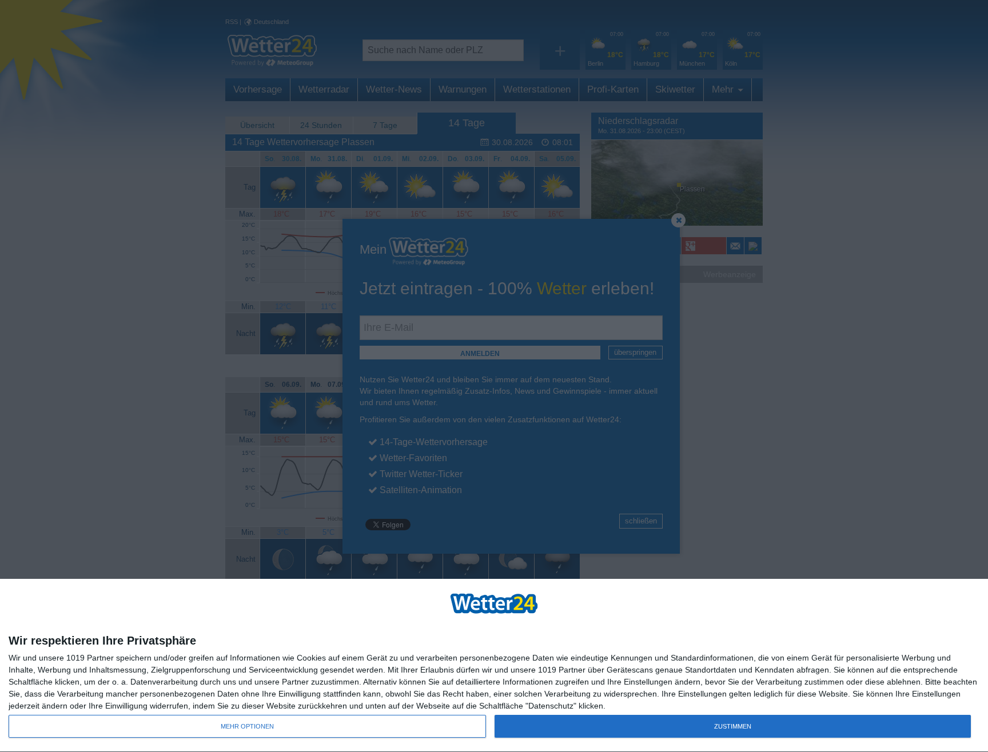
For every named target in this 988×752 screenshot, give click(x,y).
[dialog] (494, 665)
